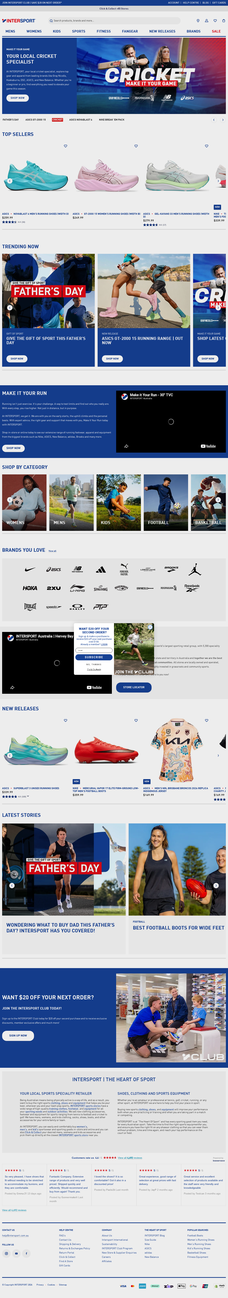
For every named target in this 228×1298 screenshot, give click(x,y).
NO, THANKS (94, 664)
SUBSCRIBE (94, 657)
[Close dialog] (150, 627)
